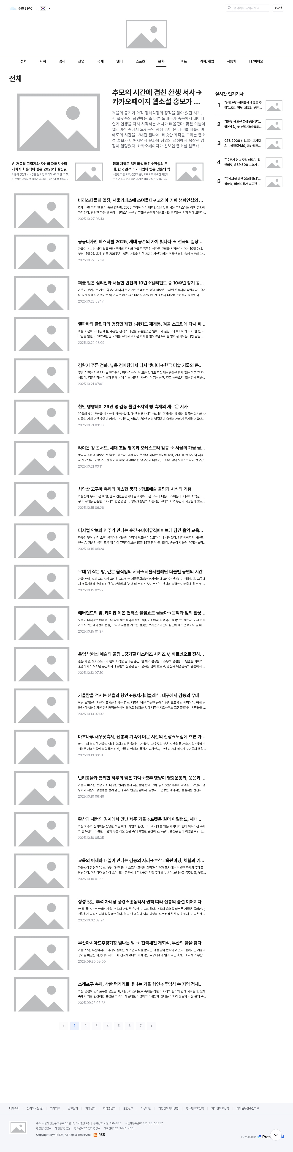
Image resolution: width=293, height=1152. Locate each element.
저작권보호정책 (220, 1108)
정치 (23, 61)
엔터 (120, 61)
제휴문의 (90, 1108)
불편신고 (128, 1108)
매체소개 (14, 1108)
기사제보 (55, 1108)
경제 (62, 61)
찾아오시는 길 (35, 1108)
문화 (161, 61)
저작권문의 (109, 1108)
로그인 (278, 8)
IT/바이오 (256, 61)
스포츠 (140, 61)
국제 (100, 61)
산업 (81, 61)
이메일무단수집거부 (247, 1108)
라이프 (182, 61)
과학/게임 (207, 61)
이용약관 (146, 1108)
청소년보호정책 (195, 1108)
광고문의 (73, 1108)
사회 (43, 61)
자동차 (231, 61)
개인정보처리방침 (168, 1108)
